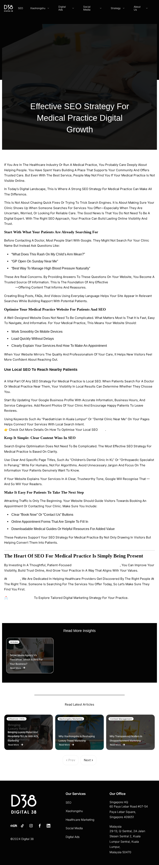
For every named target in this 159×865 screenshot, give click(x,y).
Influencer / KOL (16, 719)
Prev (71, 760)
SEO (68, 802)
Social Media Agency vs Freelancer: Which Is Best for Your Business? (26, 659)
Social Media (74, 828)
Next (87, 760)
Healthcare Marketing (80, 819)
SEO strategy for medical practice (96, 565)
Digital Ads (73, 837)
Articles (14, 642)
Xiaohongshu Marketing (70, 719)
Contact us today (21, 597)
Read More (15, 667)
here (102, 429)
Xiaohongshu (74, 811)
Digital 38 (14, 578)
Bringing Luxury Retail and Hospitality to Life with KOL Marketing (23, 736)
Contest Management (121, 719)
